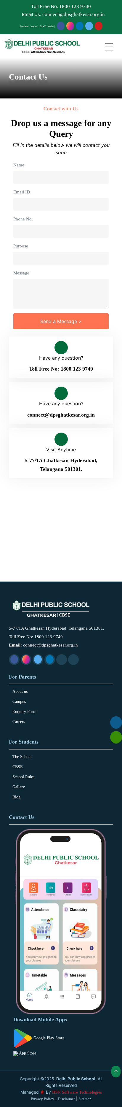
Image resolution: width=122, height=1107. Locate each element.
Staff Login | (47, 26)
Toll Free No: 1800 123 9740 (61, 369)
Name (18, 165)
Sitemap (85, 1099)
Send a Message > (61, 321)
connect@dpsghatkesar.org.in (73, 14)
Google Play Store (48, 1038)
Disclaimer (66, 1099)
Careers (18, 722)
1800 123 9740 (75, 6)
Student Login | (29, 26)
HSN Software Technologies (77, 1092)
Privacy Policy (42, 1099)
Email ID (21, 192)
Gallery (18, 787)
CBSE (17, 767)
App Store (27, 1053)
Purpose (20, 246)
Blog (16, 797)
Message (21, 273)
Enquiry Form (24, 712)
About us (20, 692)
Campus (19, 702)
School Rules (23, 777)
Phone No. (23, 219)
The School (22, 757)
